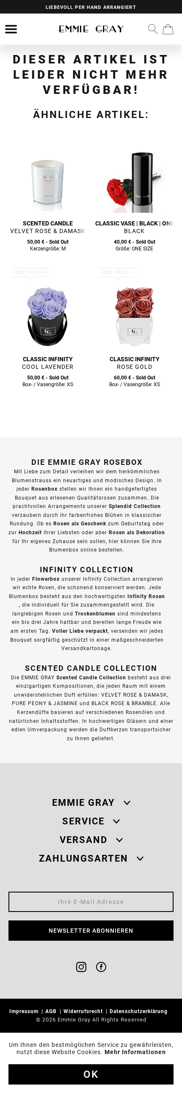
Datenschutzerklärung (139, 1011)
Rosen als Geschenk (79, 523)
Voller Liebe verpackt (80, 631)
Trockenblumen (95, 613)
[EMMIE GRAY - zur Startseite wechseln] (91, 29)
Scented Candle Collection (91, 677)
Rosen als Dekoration (137, 532)
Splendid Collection (135, 506)
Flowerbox (46, 579)
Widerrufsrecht (84, 1011)
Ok (91, 1074)
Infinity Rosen (146, 596)
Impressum (24, 1011)
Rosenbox (44, 489)
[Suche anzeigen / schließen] (153, 29)
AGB (51, 1011)
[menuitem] (11, 29)
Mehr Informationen (135, 1052)
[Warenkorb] (168, 29)
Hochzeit (30, 532)
